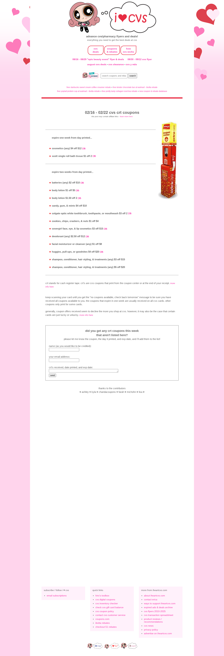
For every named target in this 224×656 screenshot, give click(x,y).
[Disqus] (112, 527)
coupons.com (102, 619)
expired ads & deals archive (158, 607)
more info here (86, 315)
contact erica (150, 599)
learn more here (126, 116)
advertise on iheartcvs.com (158, 633)
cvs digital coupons (105, 599)
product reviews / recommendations (153, 620)
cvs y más (131, 64)
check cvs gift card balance (109, 607)
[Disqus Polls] (112, 442)
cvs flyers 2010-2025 (155, 611)
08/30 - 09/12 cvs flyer (140, 59)
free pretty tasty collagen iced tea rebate (119, 91)
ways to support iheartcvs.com (159, 603)
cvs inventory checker (106, 603)
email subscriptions (57, 595)
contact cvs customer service (110, 615)
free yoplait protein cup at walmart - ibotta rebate (78, 91)
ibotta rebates (102, 623)
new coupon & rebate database (153, 91)
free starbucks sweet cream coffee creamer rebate (89, 87)
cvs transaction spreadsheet (158, 615)
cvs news (148, 625)
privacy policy (151, 629)
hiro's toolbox (102, 595)
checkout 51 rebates (106, 627)
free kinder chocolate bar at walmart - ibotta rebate (135, 87)
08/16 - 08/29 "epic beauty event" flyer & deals (98, 59)
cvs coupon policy (104, 611)
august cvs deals (97, 64)
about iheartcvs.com (154, 595)
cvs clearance (116, 64)
